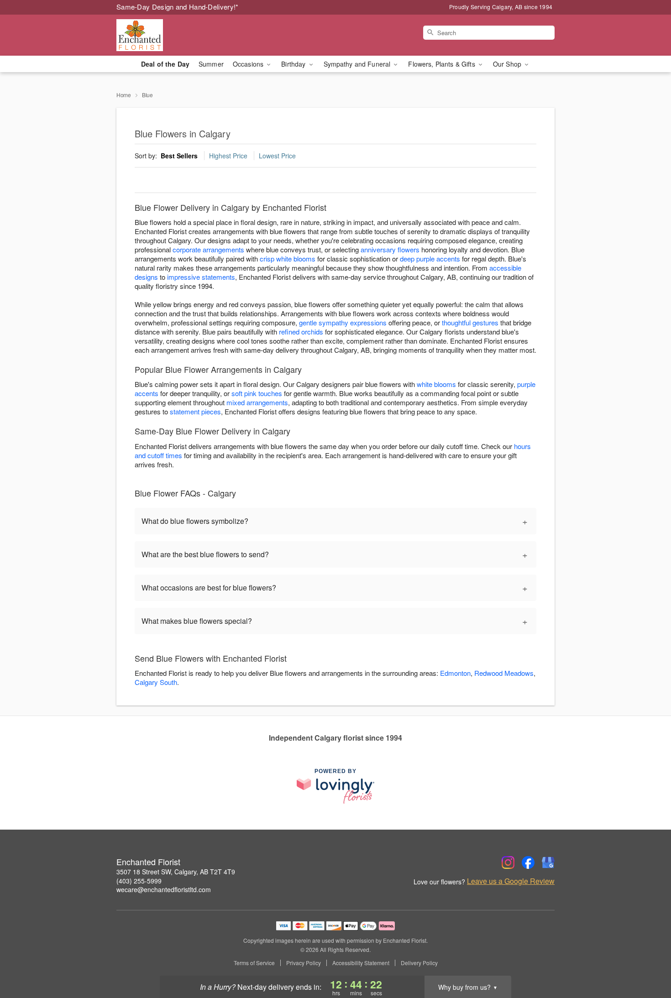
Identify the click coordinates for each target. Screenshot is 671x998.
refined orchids (301, 331)
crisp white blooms (287, 258)
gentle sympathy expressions (343, 322)
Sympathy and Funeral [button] (358, 63)
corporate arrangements (208, 249)
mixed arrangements (257, 402)
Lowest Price (277, 155)
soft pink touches (256, 393)
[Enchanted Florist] (182, 35)
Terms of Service (254, 963)
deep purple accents (430, 258)
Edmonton (455, 673)
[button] (647, 959)
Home (123, 95)
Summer (211, 63)
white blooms (436, 384)
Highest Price (228, 155)
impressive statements (201, 277)
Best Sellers (179, 155)
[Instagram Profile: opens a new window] (508, 862)
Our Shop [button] (508, 63)
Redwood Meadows (504, 673)
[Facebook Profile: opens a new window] (528, 862)
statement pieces (195, 411)
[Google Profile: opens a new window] (548, 862)
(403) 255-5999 (139, 880)
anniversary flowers (390, 249)
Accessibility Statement (360, 963)
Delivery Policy (419, 963)
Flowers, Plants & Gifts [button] (442, 63)
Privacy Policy (303, 963)
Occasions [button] (249, 63)
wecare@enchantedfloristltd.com (163, 889)
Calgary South (156, 682)
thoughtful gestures (470, 322)
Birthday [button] (294, 63)
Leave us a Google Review (511, 881)
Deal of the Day (165, 63)
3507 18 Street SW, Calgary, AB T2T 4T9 (175, 871)
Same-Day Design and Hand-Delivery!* (177, 6)
